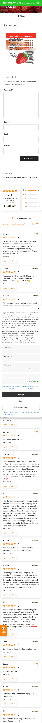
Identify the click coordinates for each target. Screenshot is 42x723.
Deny (21, 401)
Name (7, 122)
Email (6, 134)
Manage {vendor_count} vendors (11, 387)
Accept (21, 395)
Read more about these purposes (30, 387)
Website (7, 146)
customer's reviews (10, 199)
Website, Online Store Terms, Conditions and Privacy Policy (18, 413)
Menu (22, 16)
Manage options (21, 407)
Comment (8, 90)
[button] (38, 308)
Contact (37, 412)
